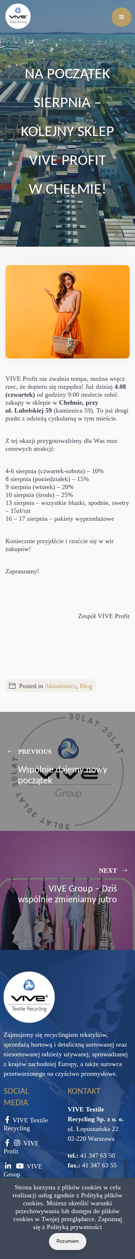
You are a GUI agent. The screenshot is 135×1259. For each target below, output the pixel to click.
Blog (86, 686)
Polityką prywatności (74, 1227)
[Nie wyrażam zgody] (122, 1224)
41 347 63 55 (98, 1165)
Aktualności (60, 686)
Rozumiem (68, 1241)
